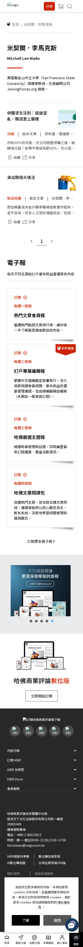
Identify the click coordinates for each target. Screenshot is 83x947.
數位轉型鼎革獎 (49, 856)
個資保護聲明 (44, 873)
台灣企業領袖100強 (52, 863)
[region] (41, 590)
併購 (10, 133)
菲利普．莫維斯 (57, 133)
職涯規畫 (14, 198)
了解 (25, 920)
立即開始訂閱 (41, 696)
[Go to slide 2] (36, 621)
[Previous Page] (31, 241)
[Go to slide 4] (47, 621)
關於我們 (13, 873)
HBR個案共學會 (18, 856)
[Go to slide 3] (41, 621)
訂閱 (49, 6)
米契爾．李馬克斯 (66, 198)
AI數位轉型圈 (16, 863)
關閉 (57, 920)
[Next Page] (52, 241)
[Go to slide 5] (52, 621)
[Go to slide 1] (31, 621)
